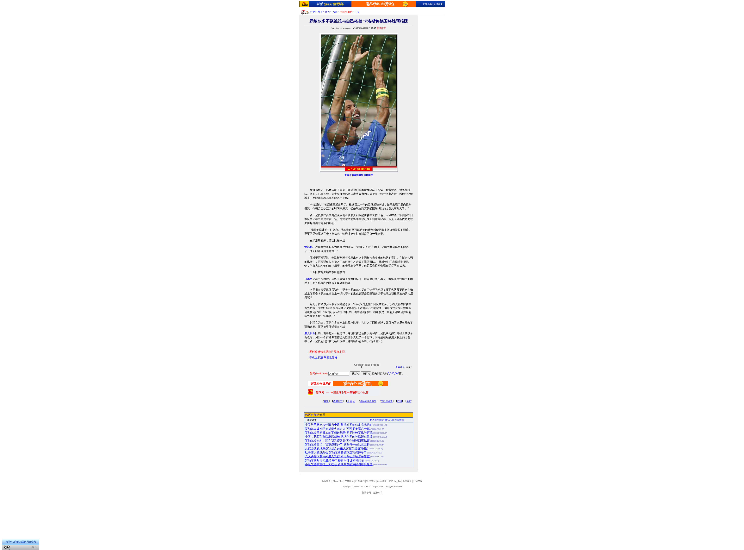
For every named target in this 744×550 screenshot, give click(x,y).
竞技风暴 (427, 4)
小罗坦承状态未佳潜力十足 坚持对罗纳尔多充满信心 (339, 424)
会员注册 (407, 481)
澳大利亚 (309, 333)
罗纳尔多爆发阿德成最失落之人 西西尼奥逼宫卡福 (337, 428)
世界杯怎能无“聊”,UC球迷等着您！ (388, 420)
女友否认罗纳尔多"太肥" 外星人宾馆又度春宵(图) (336, 448)
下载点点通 (387, 401)
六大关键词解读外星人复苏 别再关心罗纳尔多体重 (337, 456)
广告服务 (349, 481)
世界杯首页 (316, 11)
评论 (326, 401)
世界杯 (308, 247)
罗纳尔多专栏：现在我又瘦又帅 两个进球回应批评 (337, 440)
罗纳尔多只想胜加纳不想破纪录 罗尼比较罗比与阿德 (339, 432)
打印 (399, 401)
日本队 (308, 279)
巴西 (335, 11)
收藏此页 (338, 401)
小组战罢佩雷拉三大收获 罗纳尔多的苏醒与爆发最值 (339, 464)
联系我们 (360, 481)
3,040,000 (393, 373)
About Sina (337, 481)
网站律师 (381, 481)
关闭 (408, 401)
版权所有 (378, 492)
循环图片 (368, 175)
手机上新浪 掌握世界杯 (323, 357)
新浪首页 (438, 4)
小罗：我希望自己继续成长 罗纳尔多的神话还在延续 (339, 436)
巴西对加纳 (312, 414)
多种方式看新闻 (368, 401)
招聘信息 (370, 481)
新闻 (327, 11)
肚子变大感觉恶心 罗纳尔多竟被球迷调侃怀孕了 (336, 452)
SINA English (394, 481)
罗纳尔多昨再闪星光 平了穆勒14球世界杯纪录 (334, 460)
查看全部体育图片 (353, 175)
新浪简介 (326, 481)
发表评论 (400, 367)
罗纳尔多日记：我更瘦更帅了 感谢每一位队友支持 (337, 444)
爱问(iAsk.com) (319, 373)
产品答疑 (418, 481)
